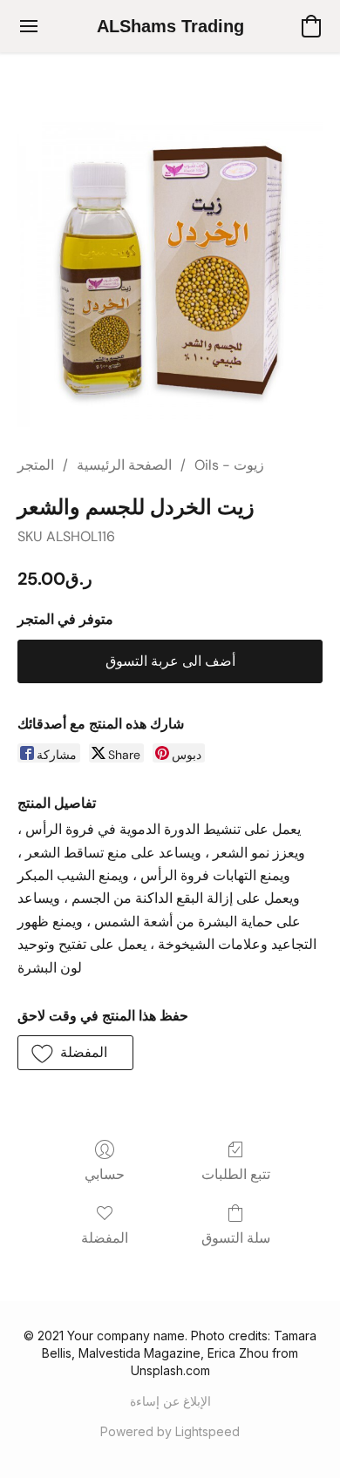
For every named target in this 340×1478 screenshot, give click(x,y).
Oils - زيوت (229, 465)
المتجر (35, 465)
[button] (170, 26)
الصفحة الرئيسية (124, 465)
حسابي (105, 1174)
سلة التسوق (235, 1238)
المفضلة (104, 1238)
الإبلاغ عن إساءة (170, 1400)
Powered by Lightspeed (170, 1431)
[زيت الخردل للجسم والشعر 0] (170, 274)
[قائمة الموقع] (28, 26)
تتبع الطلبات (235, 1174)
